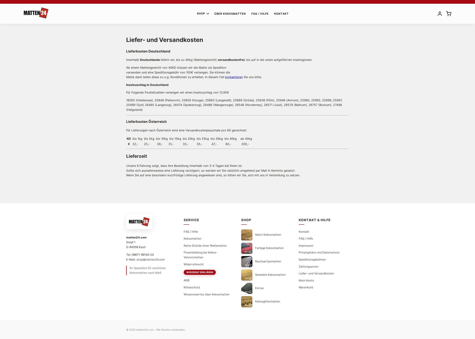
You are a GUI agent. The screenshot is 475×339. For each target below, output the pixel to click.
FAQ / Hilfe (260, 13)
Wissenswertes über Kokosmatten (207, 294)
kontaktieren (234, 77)
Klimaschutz (192, 287)
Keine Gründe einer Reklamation (205, 245)
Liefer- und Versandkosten (316, 273)
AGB (186, 280)
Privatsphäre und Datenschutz (319, 252)
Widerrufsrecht (194, 264)
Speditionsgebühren (312, 259)
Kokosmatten (192, 238)
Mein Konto (306, 280)
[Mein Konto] (439, 13)
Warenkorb (306, 287)
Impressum (306, 245)
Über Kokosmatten (230, 13)
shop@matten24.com (150, 259)
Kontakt (281, 13)
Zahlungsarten (308, 266)
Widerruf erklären (199, 272)
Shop (201, 13)
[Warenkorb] (448, 13)
